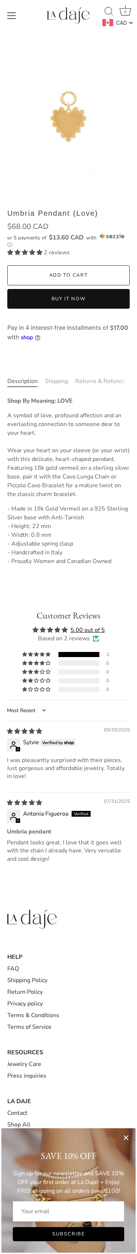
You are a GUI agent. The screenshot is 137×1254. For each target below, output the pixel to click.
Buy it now (69, 299)
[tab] (26, 381)
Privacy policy (25, 1004)
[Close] (126, 1138)
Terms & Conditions (33, 1015)
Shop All (18, 1125)
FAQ (13, 969)
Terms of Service (29, 1027)
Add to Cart (68, 275)
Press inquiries (26, 1076)
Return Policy (25, 992)
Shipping (56, 381)
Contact (17, 1113)
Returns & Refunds (100, 381)
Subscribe (68, 1234)
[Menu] (12, 16)
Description (22, 381)
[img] (24, 731)
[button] (68, 240)
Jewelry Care (24, 1064)
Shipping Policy (27, 980)
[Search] (109, 12)
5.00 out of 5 (88, 630)
